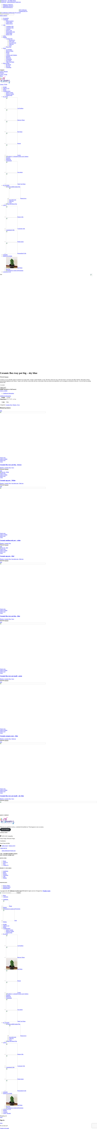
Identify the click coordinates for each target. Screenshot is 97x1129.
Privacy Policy (6, 885)
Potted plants (9, 33)
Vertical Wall (9, 95)
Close (1, 461)
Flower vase (9, 30)
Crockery (8, 29)
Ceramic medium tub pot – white (10, 540)
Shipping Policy (7, 887)
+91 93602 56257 (11, 0)
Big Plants (8, 64)
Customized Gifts (10, 230)
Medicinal (8, 57)
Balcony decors (9, 21)
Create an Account (4, 1128)
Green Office (9, 22)
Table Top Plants (10, 62)
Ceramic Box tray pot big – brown (10, 465)
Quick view (3, 457)
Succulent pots (12, 42)
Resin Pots (8, 47)
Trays (10, 45)
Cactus (7, 53)
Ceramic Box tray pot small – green (11, 676)
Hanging (8, 56)
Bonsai (7, 52)
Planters (5, 37)
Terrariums (8, 67)
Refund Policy (6, 888)
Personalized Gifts (10, 31)
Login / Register (7, 1113)
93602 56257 (5, 845)
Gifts (4, 25)
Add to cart (3, 387)
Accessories (6, 18)
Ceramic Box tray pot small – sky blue (12, 796)
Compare (5, 1112)
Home (4, 861)
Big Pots (8, 66)
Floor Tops (11, 41)
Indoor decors (9, 23)
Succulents (8, 60)
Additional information (8, 393)
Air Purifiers (9, 49)
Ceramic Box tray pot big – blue (10, 616)
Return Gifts (9, 34)
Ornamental (9, 59)
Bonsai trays (12, 40)
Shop (4, 863)
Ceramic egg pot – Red (7, 556)
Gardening (5, 19)
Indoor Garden (9, 92)
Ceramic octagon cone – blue (9, 736)
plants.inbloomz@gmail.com (14, 2)
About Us (5, 862)
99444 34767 (12, 845)
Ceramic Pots (9, 38)
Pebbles (5, 878)
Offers (4, 36)
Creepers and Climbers (11, 55)
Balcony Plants (9, 51)
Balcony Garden (10, 94)
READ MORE (5, 829)
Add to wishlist (3, 390)
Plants (4, 48)
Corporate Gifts (9, 27)
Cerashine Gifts (9, 26)
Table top (11, 44)
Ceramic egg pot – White (7, 480)
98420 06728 (4, 848)
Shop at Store (6, 63)
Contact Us (5, 865)
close (1, 1117)
